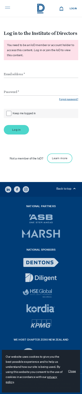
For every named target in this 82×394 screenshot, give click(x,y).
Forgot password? (68, 99)
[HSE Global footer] (41, 293)
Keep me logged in (24, 113)
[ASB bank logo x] (41, 219)
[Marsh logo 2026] (41, 234)
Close (72, 371)
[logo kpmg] (41, 323)
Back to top (64, 188)
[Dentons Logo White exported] (41, 262)
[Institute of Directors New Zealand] (41, 8)
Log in (73, 8)
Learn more (59, 158)
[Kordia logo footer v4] (41, 308)
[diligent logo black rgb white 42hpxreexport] (41, 277)
